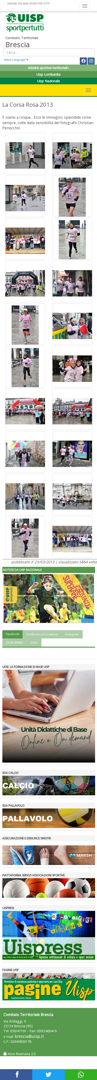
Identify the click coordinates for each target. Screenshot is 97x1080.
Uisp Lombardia (48, 74)
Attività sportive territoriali (47, 67)
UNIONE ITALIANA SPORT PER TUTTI (28, 3)
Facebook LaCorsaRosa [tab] (42, 634)
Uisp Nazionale (48, 81)
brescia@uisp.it (29, 1036)
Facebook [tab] (12, 634)
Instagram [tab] (72, 634)
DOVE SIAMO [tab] (14, 643)
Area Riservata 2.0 (21, 1054)
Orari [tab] (34, 643)
